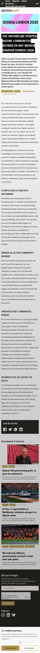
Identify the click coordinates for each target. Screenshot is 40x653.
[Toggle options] (20, 642)
